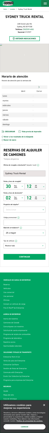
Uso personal (8, 296)
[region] (24, 416)
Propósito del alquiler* (11, 204)
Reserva (6, 284)
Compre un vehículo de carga (14, 304)
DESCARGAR (10, 131)
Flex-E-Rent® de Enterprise (13, 308)
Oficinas (6, 300)
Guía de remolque (10, 399)
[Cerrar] (44, 405)
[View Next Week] (39, 87)
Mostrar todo (10, 245)
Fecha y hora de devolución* (13, 193)
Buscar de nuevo (10, 140)
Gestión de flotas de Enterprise (15, 368)
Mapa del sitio (8, 395)
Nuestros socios (9, 342)
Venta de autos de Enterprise (14, 360)
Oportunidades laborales (12, 346)
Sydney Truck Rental (25, 9)
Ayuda (5, 391)
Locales (12, 9)
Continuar (24, 256)
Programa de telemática (12, 338)
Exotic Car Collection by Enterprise (16, 376)
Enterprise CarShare (11, 364)
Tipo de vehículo (9, 241)
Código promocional (10, 217)
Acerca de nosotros (10, 319)
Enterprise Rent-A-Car (11, 357)
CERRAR (24, 427)
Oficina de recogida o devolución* (20, 165)
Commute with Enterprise (13, 372)
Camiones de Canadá (11, 322)
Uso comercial (8, 292)
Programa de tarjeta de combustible (17, 334)
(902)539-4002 (28, 29)
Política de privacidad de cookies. (30, 421)
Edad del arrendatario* (11, 228)
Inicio (5, 9)
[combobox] (24, 210)
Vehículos (7, 288)
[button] (24, 55)
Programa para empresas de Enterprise (18, 380)
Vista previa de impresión (31, 131)
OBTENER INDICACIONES (25, 38)
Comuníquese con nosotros (13, 326)
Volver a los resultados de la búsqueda (18, 137)
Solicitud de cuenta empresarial (15, 330)
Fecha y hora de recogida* (12, 181)
